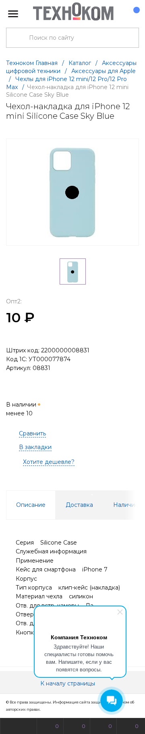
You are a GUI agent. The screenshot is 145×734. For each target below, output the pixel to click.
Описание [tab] (31, 504)
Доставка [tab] (79, 504)
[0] (132, 14)
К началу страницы (68, 683)
